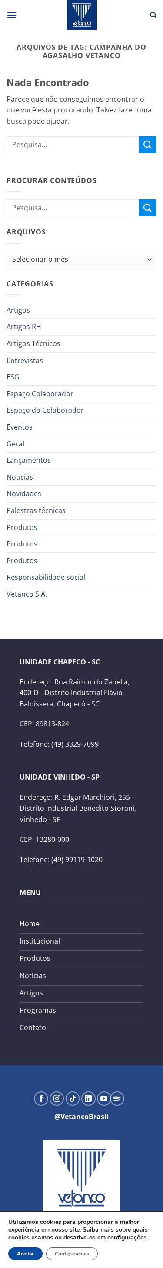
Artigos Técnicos (33, 343)
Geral (15, 444)
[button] (12, 15)
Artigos (18, 310)
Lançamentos (29, 460)
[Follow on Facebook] (41, 1098)
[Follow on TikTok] (73, 1098)
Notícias (20, 477)
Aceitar (25, 1253)
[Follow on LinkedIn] (88, 1098)
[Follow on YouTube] (104, 1098)
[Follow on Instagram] (57, 1098)
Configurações (72, 1253)
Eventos (20, 427)
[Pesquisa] (153, 15)
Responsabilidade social (46, 577)
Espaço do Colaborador (45, 410)
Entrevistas (25, 360)
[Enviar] (147, 144)
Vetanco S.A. (27, 594)
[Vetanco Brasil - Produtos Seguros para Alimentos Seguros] (81, 15)
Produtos (22, 527)
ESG (13, 377)
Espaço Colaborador (40, 393)
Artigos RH (24, 326)
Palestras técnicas (36, 510)
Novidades (24, 493)
